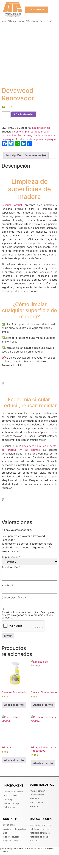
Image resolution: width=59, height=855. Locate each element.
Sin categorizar (17, 21)
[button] (53, 9)
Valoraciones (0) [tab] (35, 155)
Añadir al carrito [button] (14, 704)
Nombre (7, 585)
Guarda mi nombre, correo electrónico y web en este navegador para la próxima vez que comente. (28, 615)
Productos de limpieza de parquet (36, 139)
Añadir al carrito (24, 114)
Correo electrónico (14, 597)
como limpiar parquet (27, 131)
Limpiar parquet (21, 135)
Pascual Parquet (12, 205)
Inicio (4, 21)
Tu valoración (11, 567)
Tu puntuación (11, 557)
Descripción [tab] (13, 155)
